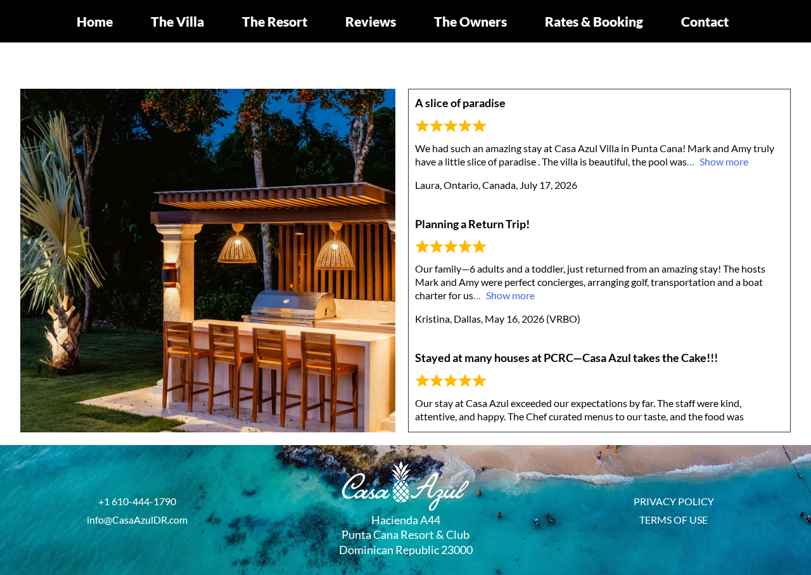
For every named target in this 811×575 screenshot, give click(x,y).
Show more (723, 161)
